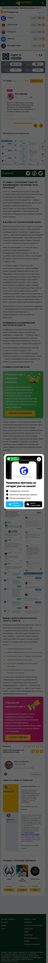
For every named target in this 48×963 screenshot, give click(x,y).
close (39, 459)
